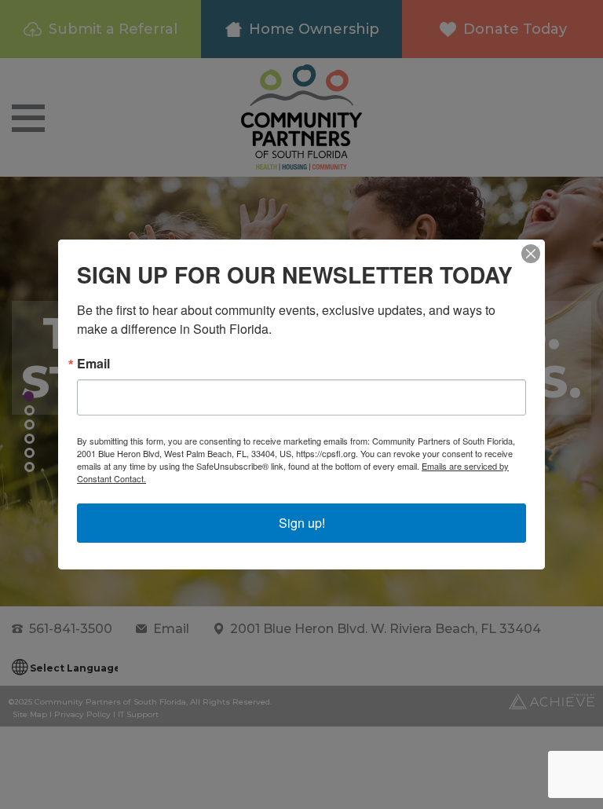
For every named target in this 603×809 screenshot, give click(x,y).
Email (93, 363)
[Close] (530, 253)
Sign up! (302, 523)
